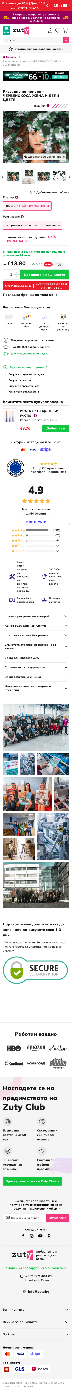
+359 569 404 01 (38, 1276)
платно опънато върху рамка (31, 239)
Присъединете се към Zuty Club (31, 1181)
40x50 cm (27, 206)
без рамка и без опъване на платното (33, 225)
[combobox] (33, 40)
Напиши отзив (36, 521)
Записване (57, 1218)
